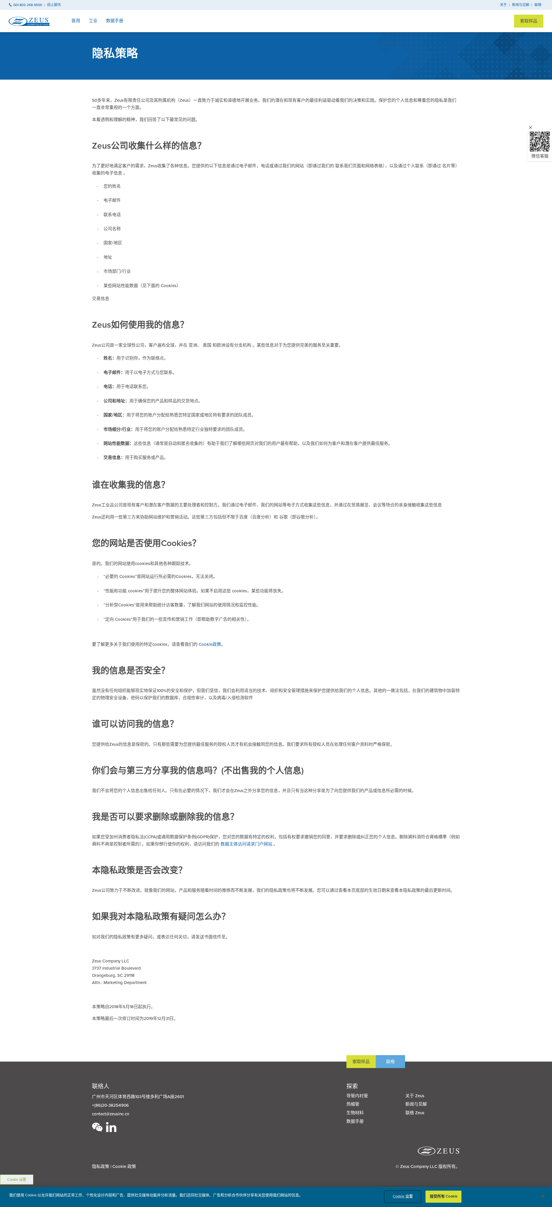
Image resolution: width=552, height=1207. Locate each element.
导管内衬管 (357, 1095)
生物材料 (355, 1112)
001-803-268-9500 (27, 5)
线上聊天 (54, 5)
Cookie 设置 (16, 1180)
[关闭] (542, 1196)
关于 (503, 5)
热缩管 (352, 1104)
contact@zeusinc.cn (110, 1113)
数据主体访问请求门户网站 (247, 844)
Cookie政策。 (212, 644)
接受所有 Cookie (443, 1196)
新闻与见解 (520, 5)
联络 (537, 5)
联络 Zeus (414, 1112)
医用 (76, 20)
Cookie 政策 (124, 1166)
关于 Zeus (414, 1095)
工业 (93, 20)
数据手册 (114, 20)
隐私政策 (100, 1166)
